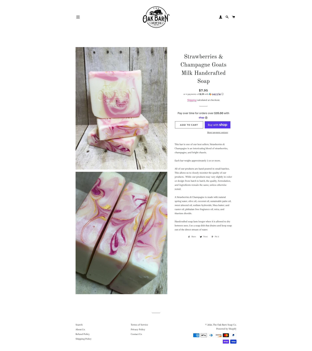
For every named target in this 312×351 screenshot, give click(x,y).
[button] (203, 94)
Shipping (191, 100)
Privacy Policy (138, 329)
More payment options (217, 132)
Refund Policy (83, 334)
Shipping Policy (83, 338)
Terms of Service (139, 324)
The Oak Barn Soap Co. (224, 324)
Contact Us (136, 334)
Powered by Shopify (226, 328)
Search (79, 324)
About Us (80, 329)
